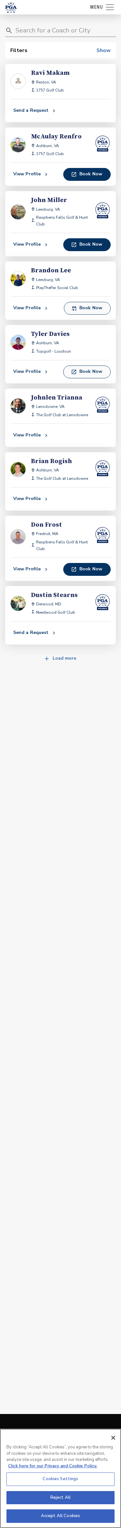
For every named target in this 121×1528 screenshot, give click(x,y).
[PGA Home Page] (11, 7)
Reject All (60, 1497)
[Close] (113, 1438)
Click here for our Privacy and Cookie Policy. (52, 1466)
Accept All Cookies (60, 1516)
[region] (60, 1478)
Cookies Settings (60, 1479)
